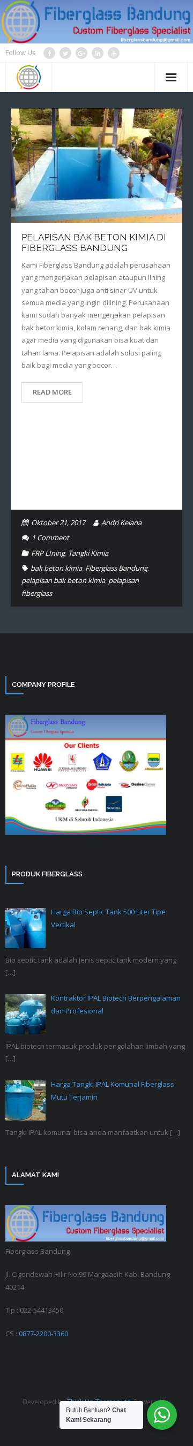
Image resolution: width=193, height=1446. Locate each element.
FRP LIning (48, 553)
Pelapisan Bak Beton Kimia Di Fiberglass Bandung (93, 242)
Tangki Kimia (88, 553)
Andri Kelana (121, 522)
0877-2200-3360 (43, 1333)
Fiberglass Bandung (116, 568)
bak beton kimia (56, 568)
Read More (52, 392)
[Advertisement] (96, 464)
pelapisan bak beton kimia (63, 580)
